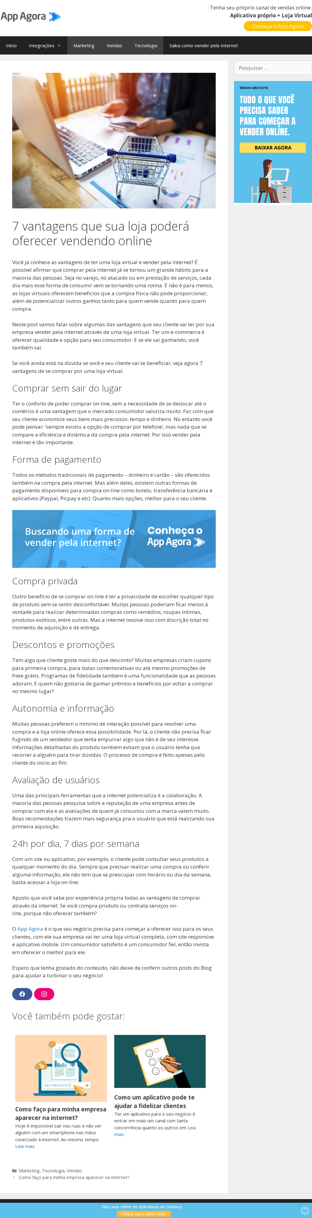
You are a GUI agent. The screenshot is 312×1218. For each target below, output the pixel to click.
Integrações (42, 45)
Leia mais (25, 1146)
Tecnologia (145, 45)
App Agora (30, 928)
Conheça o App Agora (278, 26)
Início (11, 45)
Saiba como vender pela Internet (203, 45)
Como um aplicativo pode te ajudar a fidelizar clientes (154, 1101)
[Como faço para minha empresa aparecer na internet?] (61, 1101)
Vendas (114, 45)
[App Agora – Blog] (30, 16)
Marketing (83, 45)
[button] (61, 45)
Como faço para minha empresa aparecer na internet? (60, 1113)
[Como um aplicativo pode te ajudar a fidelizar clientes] (160, 1085)
